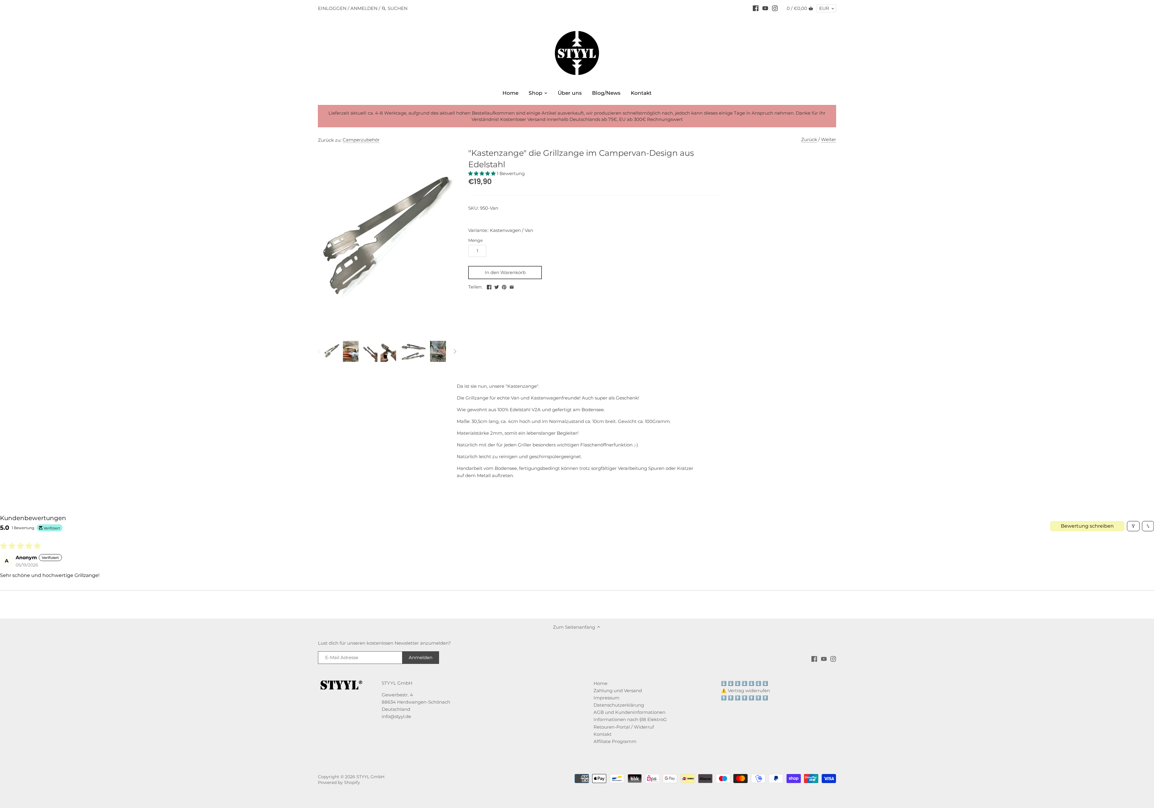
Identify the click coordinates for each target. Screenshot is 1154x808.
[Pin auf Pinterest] (504, 286)
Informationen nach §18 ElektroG (630, 719)
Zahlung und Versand (618, 690)
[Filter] (1133, 526)
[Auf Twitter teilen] (496, 286)
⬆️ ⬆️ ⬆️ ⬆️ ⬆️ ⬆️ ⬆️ (744, 698)
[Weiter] (454, 351)
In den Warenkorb (505, 272)
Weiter (828, 139)
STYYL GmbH (370, 776)
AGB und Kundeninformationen (629, 712)
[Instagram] (775, 8)
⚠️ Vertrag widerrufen (745, 690)
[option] (332, 351)
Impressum (606, 698)
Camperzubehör (361, 140)
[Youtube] (765, 8)
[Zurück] (319, 351)
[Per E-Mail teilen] (511, 286)
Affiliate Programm (615, 741)
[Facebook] (756, 8)
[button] (482, 173)
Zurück (809, 139)
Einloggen (332, 8)
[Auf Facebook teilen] (489, 286)
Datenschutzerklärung (619, 705)
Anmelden (363, 8)
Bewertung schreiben (1087, 526)
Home (600, 683)
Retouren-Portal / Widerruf (624, 727)
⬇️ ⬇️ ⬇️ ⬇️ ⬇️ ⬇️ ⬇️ (744, 683)
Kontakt (603, 734)
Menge (475, 240)
